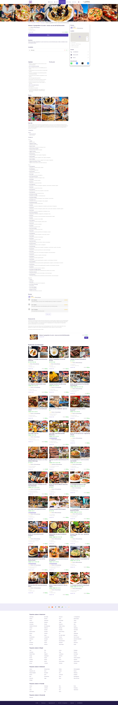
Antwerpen (31, 652)
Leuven (60, 650)
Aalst (30, 650)
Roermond (61, 638)
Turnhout (75, 655)
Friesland (45, 633)
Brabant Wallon (32, 654)
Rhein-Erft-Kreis (76, 678)
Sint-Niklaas (76, 654)
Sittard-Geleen (76, 618)
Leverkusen (61, 674)
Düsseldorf (46, 672)
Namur (60, 659)
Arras (30, 687)
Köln (60, 672)
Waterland (75, 635)
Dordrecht (46, 622)
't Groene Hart (46, 637)
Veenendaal (76, 629)
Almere (31, 620)
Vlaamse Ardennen (77, 657)
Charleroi (31, 661)
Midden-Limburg (62, 626)
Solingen (31, 680)
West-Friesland (76, 637)
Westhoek (75, 663)
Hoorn (60, 618)
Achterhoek (31, 616)
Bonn (30, 676)
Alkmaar (31, 618)
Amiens (31, 686)
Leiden (60, 622)
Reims (60, 691)
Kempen (45, 659)
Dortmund (31, 678)
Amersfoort (31, 622)
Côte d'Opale (32, 691)
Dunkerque (46, 686)
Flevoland (46, 631)
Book (86, 337)
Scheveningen (61, 644)
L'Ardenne (46, 663)
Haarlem (45, 640)
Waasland (75, 659)
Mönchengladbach (77, 669)
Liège (60, 652)
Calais (31, 689)
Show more (48, 314)
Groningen (46, 638)
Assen (31, 629)
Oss (59, 633)
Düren (45, 670)
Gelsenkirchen (46, 676)
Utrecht (75, 626)
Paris (60, 689)
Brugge (31, 655)
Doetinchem (46, 620)
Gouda (45, 635)
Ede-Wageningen (47, 626)
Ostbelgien (75, 650)
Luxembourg (61, 654)
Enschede (45, 629)
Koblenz (60, 669)
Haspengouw (46, 655)
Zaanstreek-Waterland (77, 638)
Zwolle (75, 644)
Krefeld (60, 670)
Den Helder (46, 616)
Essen (45, 674)
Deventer (45, 618)
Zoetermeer (76, 642)
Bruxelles (31, 659)
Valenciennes (76, 689)
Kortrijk (45, 661)
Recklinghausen (76, 676)
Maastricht (61, 624)
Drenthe (45, 624)
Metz (60, 686)
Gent (45, 652)
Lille (45, 691)
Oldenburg (75, 672)
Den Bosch (31, 642)
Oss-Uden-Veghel (62, 635)
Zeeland (75, 640)
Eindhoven (46, 627)
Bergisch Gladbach (33, 672)
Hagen (45, 678)
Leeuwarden (61, 620)
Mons (60, 657)
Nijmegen (60, 627)
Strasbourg (75, 687)
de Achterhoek (32, 637)
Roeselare (75, 652)
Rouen (75, 686)
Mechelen (60, 655)
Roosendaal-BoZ (62, 640)
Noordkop (60, 629)
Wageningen (76, 633)
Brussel (31, 657)
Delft (30, 640)
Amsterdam (31, 624)
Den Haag (31, 644)
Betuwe (31, 633)
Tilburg (75, 620)
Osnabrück (75, 674)
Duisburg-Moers (47, 669)
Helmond (45, 644)
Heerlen (45, 642)
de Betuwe (31, 638)
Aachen (31, 669)
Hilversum (60, 616)
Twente (75, 622)
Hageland (45, 654)
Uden (75, 624)
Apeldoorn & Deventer (33, 626)
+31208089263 (79, 702)
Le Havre (45, 689)
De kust (31, 663)
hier (30, 66)
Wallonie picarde (76, 661)
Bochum (31, 674)
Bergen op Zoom (32, 631)
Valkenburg (76, 627)
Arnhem (31, 627)
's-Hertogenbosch (77, 616)
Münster (75, 670)
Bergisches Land (32, 670)
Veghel (75, 631)
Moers (60, 676)
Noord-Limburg (61, 631)
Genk (45, 650)
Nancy (60, 687)
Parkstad (60, 637)
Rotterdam (61, 642)
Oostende (60, 663)
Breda (30, 635)
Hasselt (45, 657)
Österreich (31, 697)
